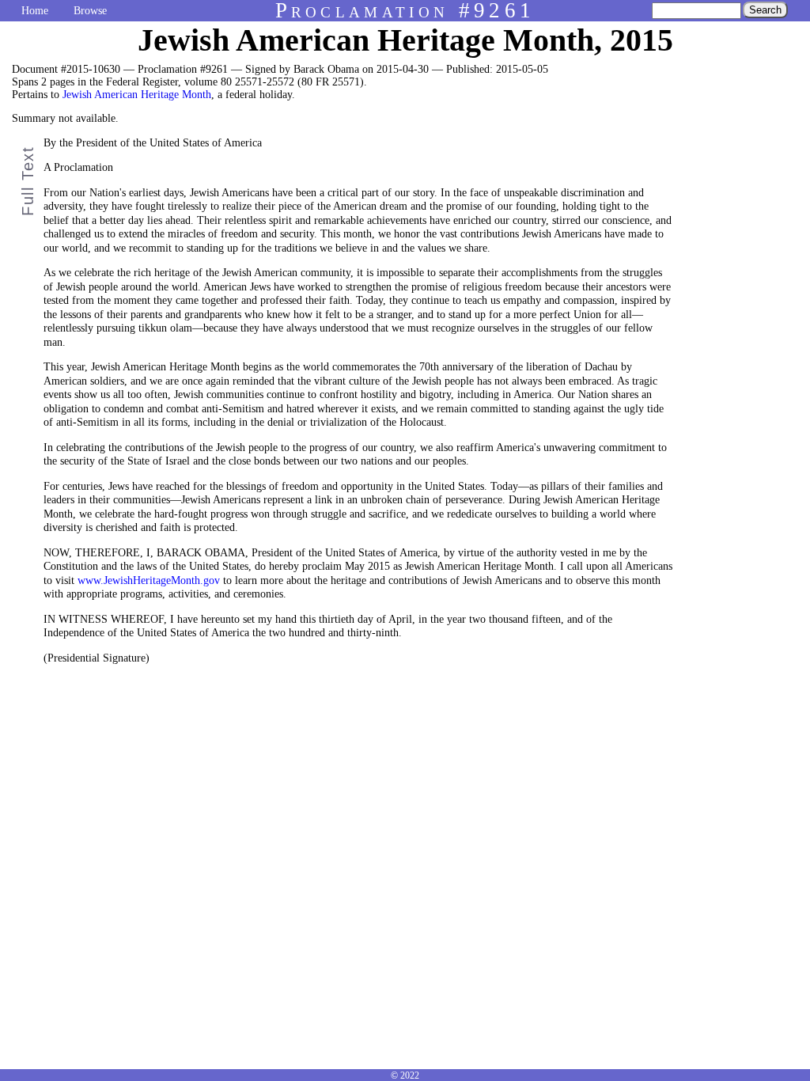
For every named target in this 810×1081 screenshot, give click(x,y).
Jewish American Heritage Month (136, 95)
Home (34, 11)
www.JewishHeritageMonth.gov (149, 580)
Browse (90, 11)
